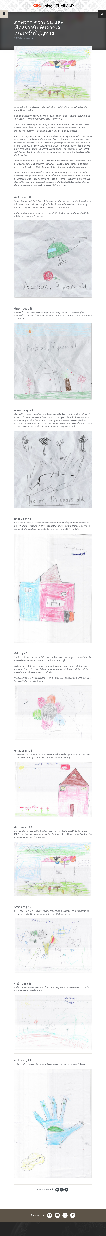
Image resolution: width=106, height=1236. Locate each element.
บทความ (29, 38)
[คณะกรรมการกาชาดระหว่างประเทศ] (53, 6)
